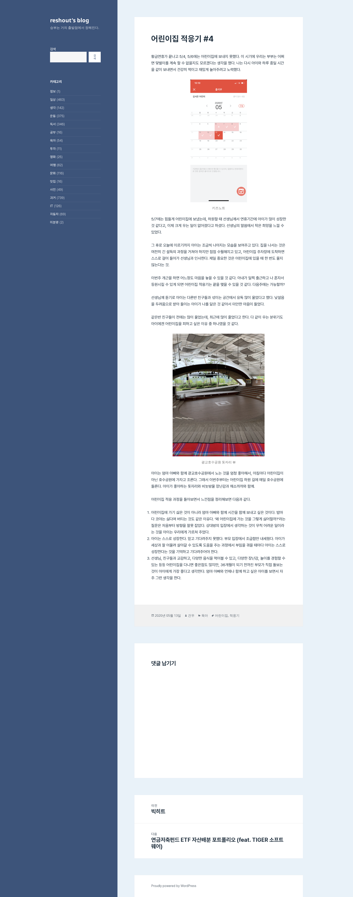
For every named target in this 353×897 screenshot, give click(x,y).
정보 (53, 91)
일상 (53, 100)
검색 (53, 49)
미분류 (54, 222)
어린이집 (221, 615)
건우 (191, 615)
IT (51, 206)
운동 (53, 116)
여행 (53, 165)
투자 (53, 149)
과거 (53, 198)
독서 (53, 124)
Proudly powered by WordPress (173, 886)
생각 (53, 108)
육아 (53, 141)
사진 (53, 190)
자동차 (54, 214)
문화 (53, 173)
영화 (53, 157)
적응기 (234, 615)
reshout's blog (69, 20)
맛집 (53, 181)
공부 (53, 132)
